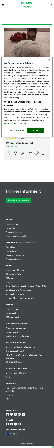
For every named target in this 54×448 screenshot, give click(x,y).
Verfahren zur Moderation (17, 336)
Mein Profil (23, 242)
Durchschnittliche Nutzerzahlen (20, 347)
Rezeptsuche (12, 224)
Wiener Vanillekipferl (19, 143)
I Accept (35, 130)
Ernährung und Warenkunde (18, 290)
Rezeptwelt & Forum (15, 270)
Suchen (9, 304)
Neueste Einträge (14, 259)
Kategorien (11, 228)
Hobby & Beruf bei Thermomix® (20, 298)
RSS (8, 399)
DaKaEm (14, 146)
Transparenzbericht (15, 351)
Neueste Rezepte (14, 232)
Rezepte (10, 282)
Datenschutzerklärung (16, 373)
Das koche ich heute (15, 294)
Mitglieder (10, 278)
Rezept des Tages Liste (16, 236)
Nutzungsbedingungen (16, 328)
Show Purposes (17, 130)
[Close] (49, 59)
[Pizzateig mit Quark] (27, 45)
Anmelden (10, 247)
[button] (3, 4)
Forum (9, 265)
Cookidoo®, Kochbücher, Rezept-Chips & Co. (26, 286)
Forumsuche (11, 313)
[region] (27, 97)
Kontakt (9, 395)
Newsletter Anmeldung (18, 200)
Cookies (9, 377)
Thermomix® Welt (14, 274)
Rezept (9, 219)
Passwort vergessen (15, 255)
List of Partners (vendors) (15, 123)
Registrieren (11, 251)
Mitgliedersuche (13, 317)
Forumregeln (12, 332)
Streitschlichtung (13, 362)
